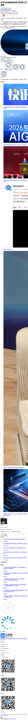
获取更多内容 (4, 562)
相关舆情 (3, 9)
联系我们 (14, 638)
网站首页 (2, 638)
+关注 (2, 517)
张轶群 (5, 8)
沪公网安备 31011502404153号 (9, 718)
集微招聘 (10, 638)
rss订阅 (3, 639)
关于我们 (22, 638)
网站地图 (18, 638)
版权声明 (6, 638)
